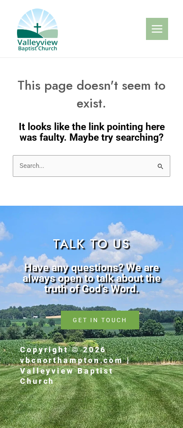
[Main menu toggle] (157, 29)
